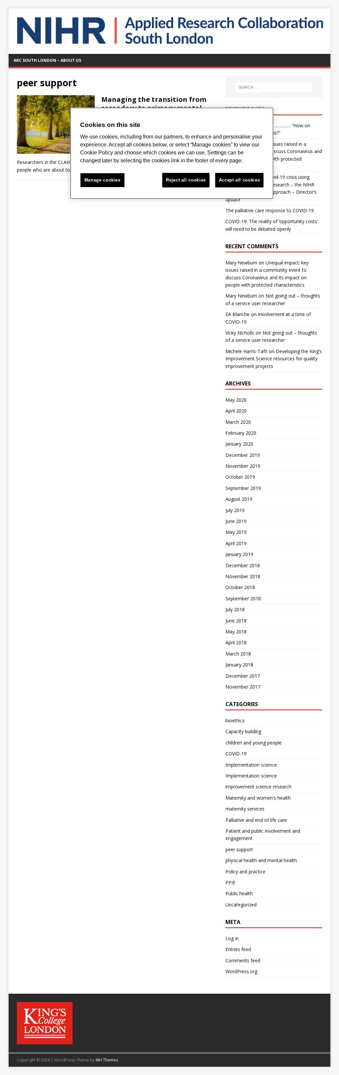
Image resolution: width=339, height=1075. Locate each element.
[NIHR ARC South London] (170, 50)
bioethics (235, 720)
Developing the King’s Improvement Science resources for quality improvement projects (273, 358)
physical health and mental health (261, 860)
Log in (232, 938)
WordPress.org (241, 971)
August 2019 (238, 499)
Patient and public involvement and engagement (262, 834)
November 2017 (242, 687)
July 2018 (235, 609)
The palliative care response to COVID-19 (269, 210)
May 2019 (236, 532)
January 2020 (239, 444)
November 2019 (242, 466)
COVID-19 (236, 753)
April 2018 (236, 642)
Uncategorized (241, 904)
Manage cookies (102, 180)
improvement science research (258, 786)
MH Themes (107, 1060)
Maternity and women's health (258, 798)
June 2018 (236, 620)
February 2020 (240, 433)
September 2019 (243, 488)
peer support (239, 849)
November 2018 (242, 576)
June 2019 (236, 521)
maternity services (245, 809)
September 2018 (243, 598)
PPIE (230, 882)
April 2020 (236, 411)
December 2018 (242, 565)
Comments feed (242, 960)
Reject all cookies (186, 180)
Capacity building (243, 731)
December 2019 (242, 455)
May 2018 (236, 631)
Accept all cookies (239, 180)
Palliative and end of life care (256, 820)
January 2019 (239, 554)
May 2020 (236, 400)
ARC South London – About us (47, 60)
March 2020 (238, 422)
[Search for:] (273, 87)
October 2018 (240, 587)
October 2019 (240, 477)
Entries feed (238, 949)
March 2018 (238, 654)
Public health (239, 893)
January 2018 (239, 664)
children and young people (253, 742)
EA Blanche (237, 314)
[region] (171, 153)
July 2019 (235, 510)
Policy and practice (245, 871)
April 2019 (236, 543)
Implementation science (251, 765)
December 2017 (242, 676)
